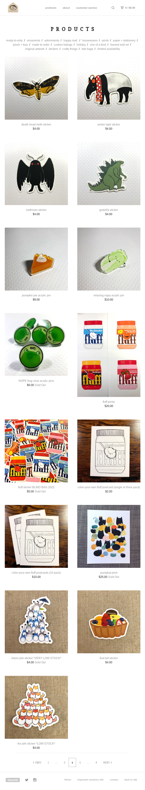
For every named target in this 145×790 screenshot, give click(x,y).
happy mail (70, 40)
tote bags (87, 48)
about (66, 7)
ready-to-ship (14, 40)
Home (67, 779)
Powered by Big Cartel (13, 780)
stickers (53, 48)
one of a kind (98, 44)
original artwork (34, 48)
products (50, 7)
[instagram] (35, 780)
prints (105, 40)
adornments (51, 40)
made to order (41, 44)
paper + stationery (124, 40)
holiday (81, 44)
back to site (130, 779)
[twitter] (26, 780)
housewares (90, 40)
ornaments (33, 40)
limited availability (108, 48)
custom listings (63, 44)
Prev (38, 762)
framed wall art (119, 44)
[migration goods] (21, 8)
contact (114, 779)
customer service (86, 7)
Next (106, 762)
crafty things (69, 48)
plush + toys (20, 44)
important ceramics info (90, 779)
